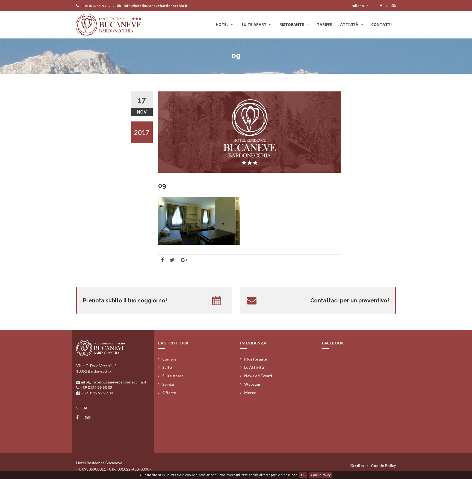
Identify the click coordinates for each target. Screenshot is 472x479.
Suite (167, 367)
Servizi (168, 384)
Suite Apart (254, 24)
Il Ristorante (255, 359)
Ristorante (292, 24)
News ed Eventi (258, 375)
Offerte (169, 392)
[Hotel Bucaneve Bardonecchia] (113, 24)
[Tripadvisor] (393, 6)
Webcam (252, 384)
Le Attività (254, 367)
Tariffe (324, 24)
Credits (357, 465)
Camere (169, 359)
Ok (303, 475)
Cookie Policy (321, 475)
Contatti (381, 24)
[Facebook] (383, 6)
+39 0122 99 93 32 (95, 5)
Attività (349, 24)
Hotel (223, 24)
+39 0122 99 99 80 (97, 393)
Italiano (357, 5)
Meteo (250, 392)
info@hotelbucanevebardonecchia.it (155, 5)
